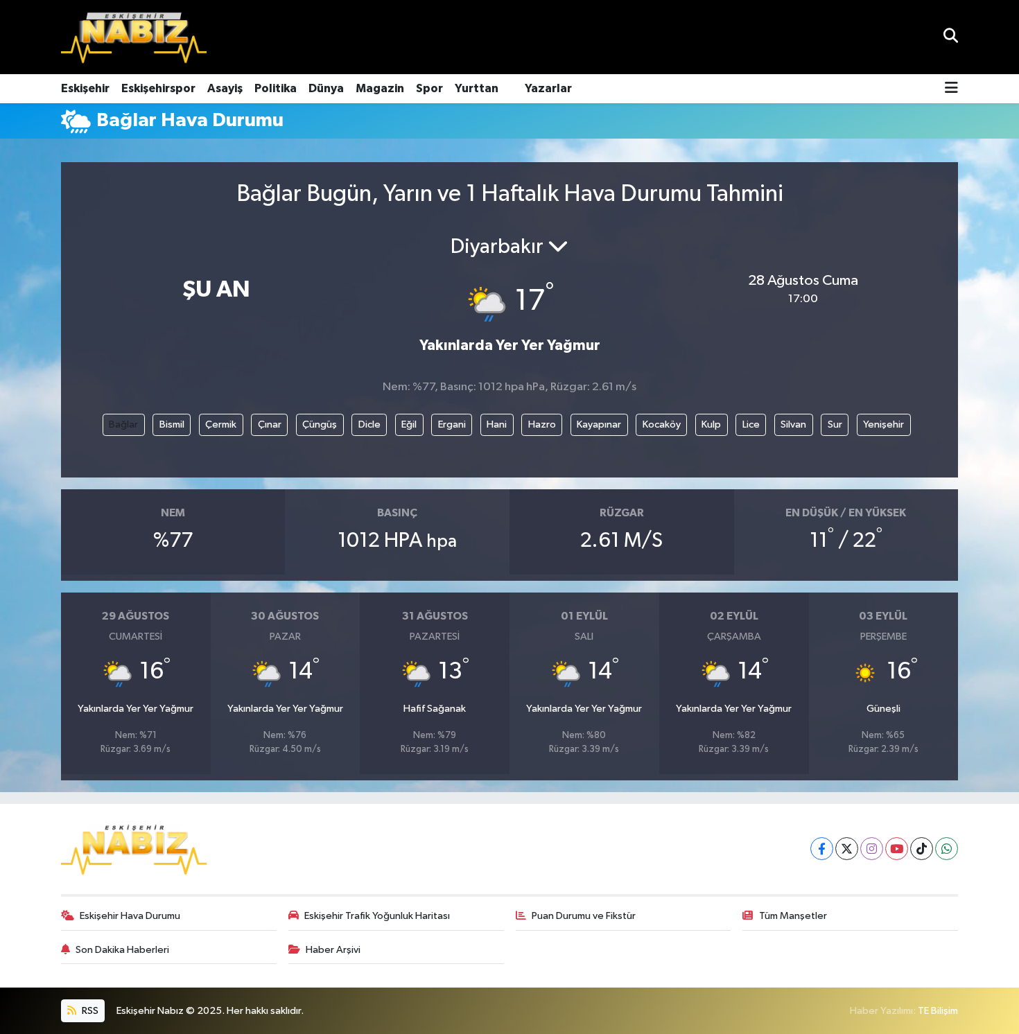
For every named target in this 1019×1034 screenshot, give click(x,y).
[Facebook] (821, 848)
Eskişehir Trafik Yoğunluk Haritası (377, 916)
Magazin (380, 88)
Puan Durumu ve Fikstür (584, 916)
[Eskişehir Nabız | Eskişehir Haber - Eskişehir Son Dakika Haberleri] (134, 37)
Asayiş (225, 88)
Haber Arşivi (333, 950)
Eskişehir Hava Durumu (130, 916)
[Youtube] (896, 848)
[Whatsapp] (946, 848)
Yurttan (476, 88)
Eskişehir (85, 88)
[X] (846, 848)
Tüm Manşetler (793, 916)
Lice (751, 424)
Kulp (711, 424)
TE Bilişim (938, 1011)
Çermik (220, 424)
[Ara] (950, 37)
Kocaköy (662, 424)
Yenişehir (883, 424)
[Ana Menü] (951, 89)
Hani (497, 424)
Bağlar (123, 424)
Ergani (452, 424)
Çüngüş (319, 424)
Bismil (171, 424)
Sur (835, 424)
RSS (89, 1011)
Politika (275, 88)
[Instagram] (871, 848)
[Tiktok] (921, 848)
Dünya (326, 88)
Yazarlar (548, 88)
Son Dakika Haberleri (122, 950)
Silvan (793, 424)
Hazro (542, 424)
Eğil (409, 424)
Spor (429, 88)
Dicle (369, 424)
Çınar (269, 424)
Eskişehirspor (158, 88)
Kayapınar (599, 424)
